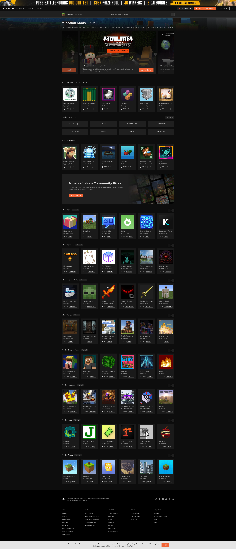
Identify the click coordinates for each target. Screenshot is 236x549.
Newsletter (111, 522)
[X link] (170, 499)
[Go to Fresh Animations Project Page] (70, 366)
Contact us (134, 519)
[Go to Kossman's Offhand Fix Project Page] (165, 226)
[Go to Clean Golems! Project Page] (165, 296)
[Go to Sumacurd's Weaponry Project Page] (108, 296)
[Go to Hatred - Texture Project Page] (127, 296)
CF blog (110, 519)
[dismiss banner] (233, 3)
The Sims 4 (65, 522)
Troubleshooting (135, 516)
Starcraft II (65, 525)
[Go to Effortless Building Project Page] (70, 99)
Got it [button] (165, 545)
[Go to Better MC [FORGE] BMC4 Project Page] (127, 401)
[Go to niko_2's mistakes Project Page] (127, 261)
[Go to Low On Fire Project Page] (165, 366)
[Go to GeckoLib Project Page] (70, 436)
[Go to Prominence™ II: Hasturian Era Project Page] (108, 401)
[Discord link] (166, 499)
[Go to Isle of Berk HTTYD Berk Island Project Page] (127, 471)
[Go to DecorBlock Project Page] (127, 99)
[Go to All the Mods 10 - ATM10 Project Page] (70, 401)
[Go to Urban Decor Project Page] (108, 99)
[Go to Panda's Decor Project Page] (146, 99)
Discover (70, 14)
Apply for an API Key (90, 522)
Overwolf (156, 513)
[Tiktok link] (159, 499)
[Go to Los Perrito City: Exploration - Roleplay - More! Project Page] (146, 471)
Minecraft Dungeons (67, 531)
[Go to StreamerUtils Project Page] (108, 226)
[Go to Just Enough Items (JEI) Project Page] (89, 436)
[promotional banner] (118, 3)
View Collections (75, 195)
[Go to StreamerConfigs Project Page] (146, 226)
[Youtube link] (163, 499)
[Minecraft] (63, 14)
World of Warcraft (67, 519)
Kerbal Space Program (68, 528)
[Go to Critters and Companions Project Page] (70, 157)
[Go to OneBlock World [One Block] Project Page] (165, 471)
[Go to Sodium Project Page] (127, 226)
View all (75, 210)
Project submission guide (92, 516)
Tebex (155, 519)
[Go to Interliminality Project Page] (70, 331)
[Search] (173, 14)
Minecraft (64, 516)
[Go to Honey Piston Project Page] (89, 226)
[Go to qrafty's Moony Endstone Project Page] (70, 296)
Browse (19, 8)
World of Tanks (66, 534)
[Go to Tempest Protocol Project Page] (89, 157)
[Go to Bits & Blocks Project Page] (70, 226)
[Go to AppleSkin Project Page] (165, 436)
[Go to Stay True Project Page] (127, 366)
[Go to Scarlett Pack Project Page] (165, 261)
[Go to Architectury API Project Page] (127, 436)
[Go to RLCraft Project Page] (165, 401)
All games (64, 513)
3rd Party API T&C (90, 525)
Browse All (79, 14)
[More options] (232, 8)
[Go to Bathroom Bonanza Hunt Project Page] (108, 331)
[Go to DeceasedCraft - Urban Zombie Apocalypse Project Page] (89, 401)
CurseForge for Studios (160, 516)
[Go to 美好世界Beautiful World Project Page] (127, 331)
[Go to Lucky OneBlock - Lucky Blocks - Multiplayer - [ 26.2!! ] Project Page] (108, 471)
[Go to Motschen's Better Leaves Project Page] (108, 366)
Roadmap (110, 525)
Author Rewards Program (92, 519)
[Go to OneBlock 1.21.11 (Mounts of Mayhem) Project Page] (89, 471)
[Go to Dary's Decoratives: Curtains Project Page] (89, 99)
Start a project (89, 513)
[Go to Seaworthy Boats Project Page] (108, 157)
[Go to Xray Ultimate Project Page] (146, 366)
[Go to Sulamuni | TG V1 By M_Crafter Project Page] (165, 331)
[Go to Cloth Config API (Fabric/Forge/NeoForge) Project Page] (108, 436)
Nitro (155, 522)
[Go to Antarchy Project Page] (127, 157)
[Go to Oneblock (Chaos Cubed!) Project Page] (70, 471)
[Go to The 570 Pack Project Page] (108, 261)
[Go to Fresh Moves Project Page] (89, 366)
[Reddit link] (173, 499)
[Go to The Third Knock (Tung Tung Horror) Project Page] (89, 331)
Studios (38, 8)
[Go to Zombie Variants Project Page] (89, 296)
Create (28, 8)
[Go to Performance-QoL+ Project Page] (89, 261)
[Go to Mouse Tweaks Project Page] (146, 436)
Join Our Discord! (113, 513)
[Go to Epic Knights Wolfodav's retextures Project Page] (146, 296)
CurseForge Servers (113, 531)
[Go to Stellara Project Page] (165, 157)
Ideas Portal (111, 516)
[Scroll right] (172, 210)
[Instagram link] (156, 499)
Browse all (170, 117)
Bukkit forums (112, 528)
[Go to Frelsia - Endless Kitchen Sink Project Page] (146, 261)
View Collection (141, 70)
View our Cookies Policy (126, 546)
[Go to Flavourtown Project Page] (70, 261)
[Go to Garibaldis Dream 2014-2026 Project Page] (146, 331)
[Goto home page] (8, 8)
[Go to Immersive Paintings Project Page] (165, 99)
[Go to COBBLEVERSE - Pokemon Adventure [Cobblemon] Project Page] (146, 401)
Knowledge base (135, 513)
